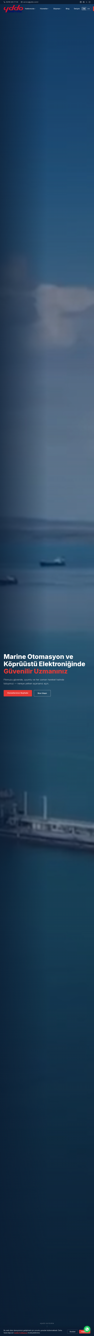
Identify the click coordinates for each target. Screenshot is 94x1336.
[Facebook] (83, 2)
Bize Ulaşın (42, 693)
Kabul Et (85, 1332)
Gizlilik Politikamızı (20, 1333)
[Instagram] (89, 2)
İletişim (77, 9)
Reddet (72, 1332)
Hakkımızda (30, 9)
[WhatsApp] (87, 1329)
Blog (67, 9)
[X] (86, 2)
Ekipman (57, 9)
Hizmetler (44, 9)
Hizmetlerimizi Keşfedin (17, 693)
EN (88, 9)
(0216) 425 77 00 (12, 2)
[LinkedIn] (81, 2)
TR (84, 9)
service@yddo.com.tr (30, 2)
